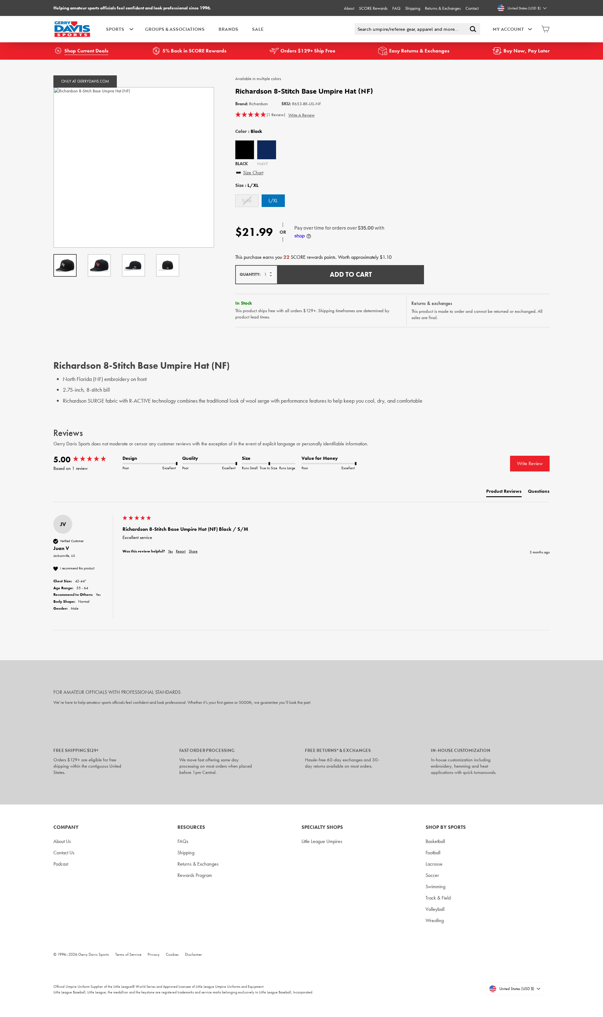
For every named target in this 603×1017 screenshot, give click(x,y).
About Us (62, 841)
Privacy (154, 954)
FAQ (396, 8)
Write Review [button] (530, 463)
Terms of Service (128, 954)
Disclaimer (193, 954)
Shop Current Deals (86, 50)
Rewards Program (194, 875)
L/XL (273, 200)
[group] (86, 459)
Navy (266, 149)
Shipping (412, 8)
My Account (508, 29)
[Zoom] (134, 167)
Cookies (172, 954)
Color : (248, 131)
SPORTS (115, 29)
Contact (472, 8)
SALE (257, 29)
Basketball (435, 841)
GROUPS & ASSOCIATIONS (174, 29)
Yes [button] (170, 551)
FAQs (182, 841)
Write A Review (301, 115)
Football (433, 852)
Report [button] (181, 551)
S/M (247, 200)
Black (244, 149)
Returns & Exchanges (443, 8)
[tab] (504, 492)
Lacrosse (434, 864)
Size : (246, 185)
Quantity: (250, 274)
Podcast (60, 864)
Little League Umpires (322, 841)
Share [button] (193, 551)
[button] (260, 115)
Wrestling (435, 920)
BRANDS (228, 29)
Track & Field (438, 898)
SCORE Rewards (373, 8)
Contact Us (63, 852)
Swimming (435, 886)
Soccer (432, 875)
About (349, 8)
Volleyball (435, 909)
